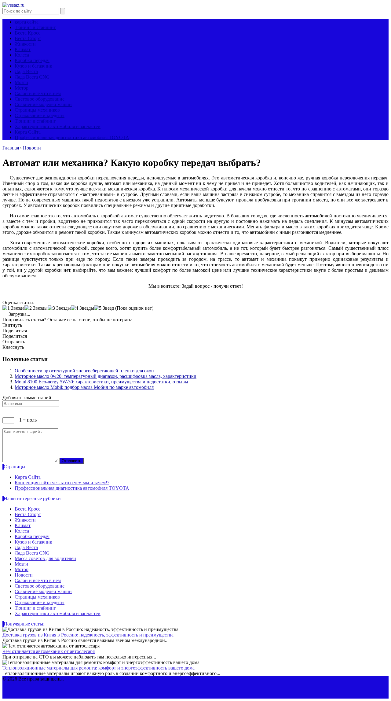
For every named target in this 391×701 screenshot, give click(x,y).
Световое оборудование (39, 98)
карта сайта (26, 21)
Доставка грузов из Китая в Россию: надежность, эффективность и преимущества (88, 634)
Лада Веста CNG (32, 76)
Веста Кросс (27, 32)
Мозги (21, 82)
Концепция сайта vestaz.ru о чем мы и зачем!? (62, 482)
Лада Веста (26, 71)
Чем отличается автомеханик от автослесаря (48, 651)
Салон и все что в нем (38, 93)
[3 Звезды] (59, 308)
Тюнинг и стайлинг (35, 27)
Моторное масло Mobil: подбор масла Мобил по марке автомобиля (84, 387)
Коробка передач (32, 60)
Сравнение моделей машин (43, 104)
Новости (24, 574)
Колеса (22, 54)
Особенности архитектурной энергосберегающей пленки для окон (84, 370)
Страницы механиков (37, 110)
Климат (23, 49)
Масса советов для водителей (45, 558)
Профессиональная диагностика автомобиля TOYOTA (72, 137)
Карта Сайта (28, 132)
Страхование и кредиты (39, 115)
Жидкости (25, 43)
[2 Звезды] (36, 308)
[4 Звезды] (82, 308)
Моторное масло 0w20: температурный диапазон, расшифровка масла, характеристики (105, 376)
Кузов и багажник (33, 65)
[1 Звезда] (13, 308)
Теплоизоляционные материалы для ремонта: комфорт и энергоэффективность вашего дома (98, 667)
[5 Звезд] (104, 308)
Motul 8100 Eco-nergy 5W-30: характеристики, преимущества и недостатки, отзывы (101, 381)
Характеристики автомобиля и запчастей (57, 126)
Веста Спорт (28, 38)
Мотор (21, 87)
